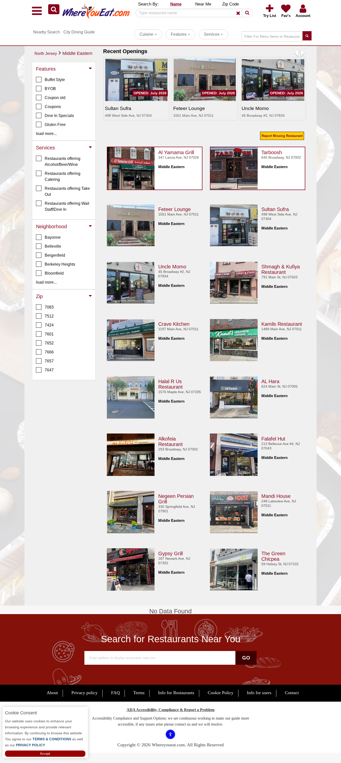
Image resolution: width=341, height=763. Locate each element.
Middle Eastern (77, 53)
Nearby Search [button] (46, 32)
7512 (49, 316)
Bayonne (53, 237)
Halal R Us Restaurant (170, 384)
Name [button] (175, 4)
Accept (45, 754)
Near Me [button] (203, 4)
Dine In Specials (59, 115)
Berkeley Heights (60, 264)
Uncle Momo (172, 266)
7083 (49, 307)
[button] (53, 9)
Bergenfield (55, 255)
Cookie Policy (220, 692)
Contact (292, 692)
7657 (49, 361)
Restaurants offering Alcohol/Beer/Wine (62, 161)
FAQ (115, 692)
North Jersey (45, 53)
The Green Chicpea (273, 556)
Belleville (53, 246)
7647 (49, 370)
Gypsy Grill (170, 553)
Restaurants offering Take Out (67, 191)
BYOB (50, 89)
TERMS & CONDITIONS (51, 739)
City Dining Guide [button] (79, 32)
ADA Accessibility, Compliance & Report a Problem (170, 710)
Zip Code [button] (230, 4)
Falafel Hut (273, 438)
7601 (49, 334)
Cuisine (147, 34)
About (52, 692)
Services (212, 34)
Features (179, 34)
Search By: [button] (148, 4)
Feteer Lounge (174, 209)
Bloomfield (54, 273)
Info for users (259, 692)
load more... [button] (46, 133)
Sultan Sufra (275, 209)
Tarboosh (271, 152)
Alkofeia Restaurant (170, 441)
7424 (49, 325)
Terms (139, 692)
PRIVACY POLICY (30, 745)
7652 (49, 343)
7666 (49, 352)
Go (246, 657)
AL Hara (270, 381)
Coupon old (55, 98)
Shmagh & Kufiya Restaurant (280, 269)
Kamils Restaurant (281, 324)
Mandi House (276, 496)
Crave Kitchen (173, 324)
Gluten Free (55, 124)
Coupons (53, 107)
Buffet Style (55, 80)
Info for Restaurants (176, 692)
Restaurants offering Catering (62, 176)
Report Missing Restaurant (282, 136)
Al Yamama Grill (176, 152)
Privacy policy (84, 692)
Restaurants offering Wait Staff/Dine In (67, 206)
